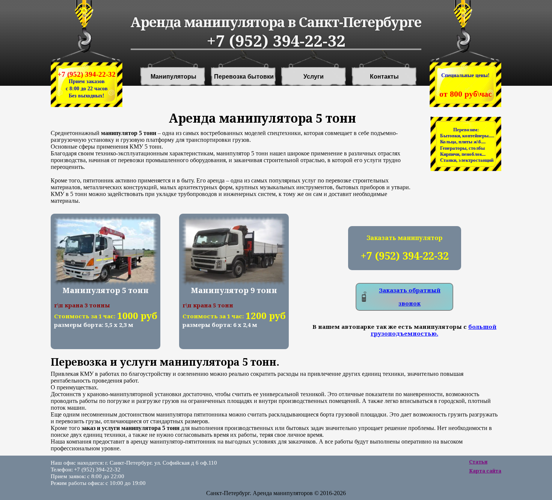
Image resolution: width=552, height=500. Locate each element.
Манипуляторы (173, 77)
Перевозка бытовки (244, 77)
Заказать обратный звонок (409, 296)
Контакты (384, 77)
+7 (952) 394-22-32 (86, 74)
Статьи (478, 461)
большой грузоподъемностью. (433, 330)
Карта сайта (485, 470)
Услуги (313, 77)
